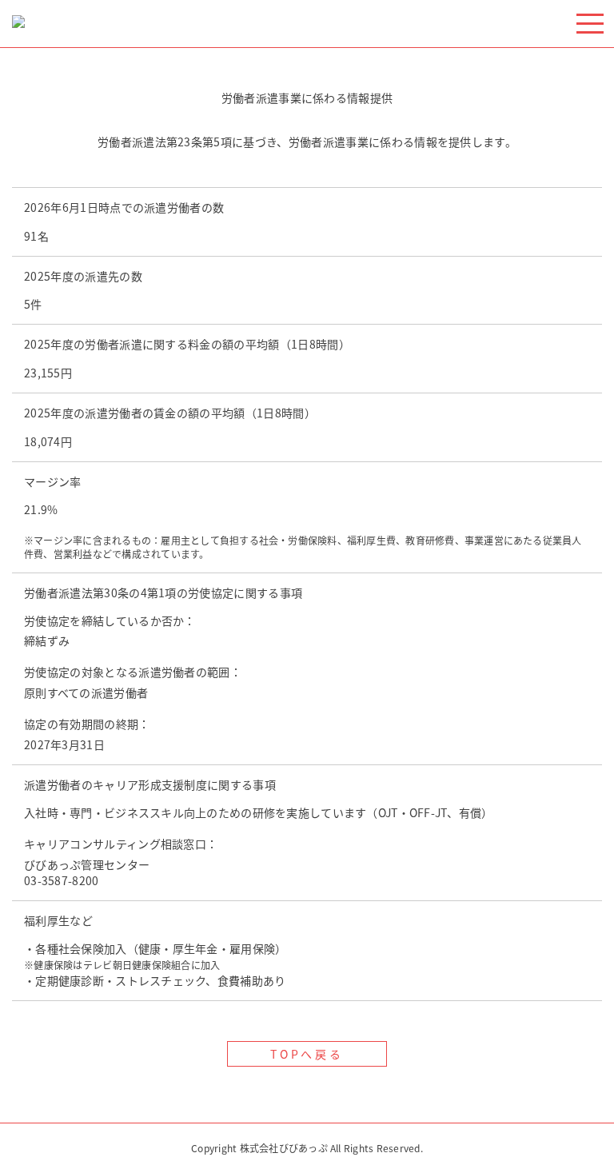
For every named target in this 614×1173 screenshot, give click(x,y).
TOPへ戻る (307, 1054)
